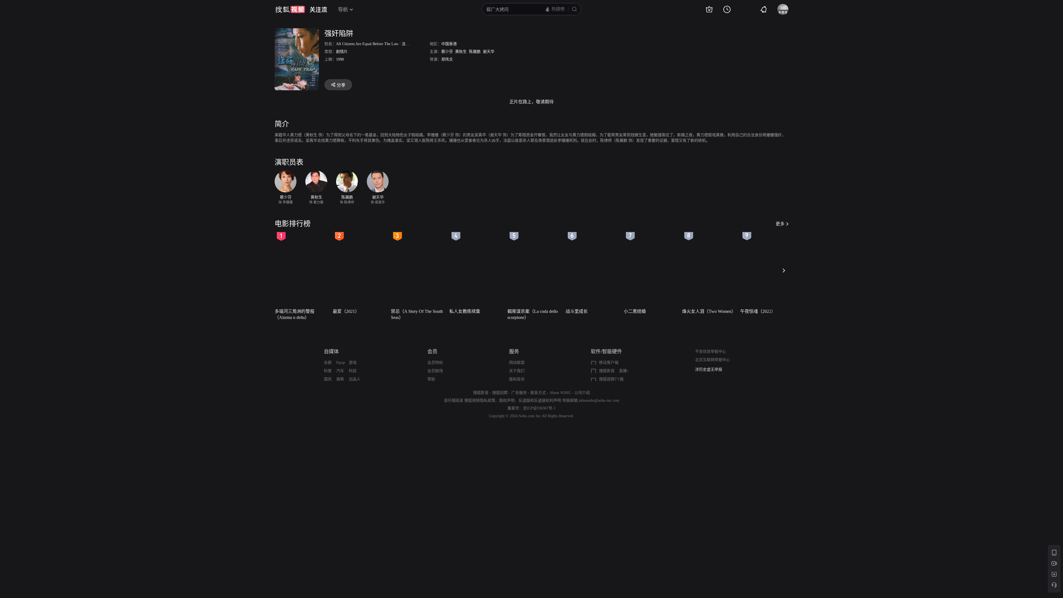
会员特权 (435, 362)
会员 (432, 351)
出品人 (354, 379)
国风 (328, 379)
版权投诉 (517, 379)
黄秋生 (461, 52)
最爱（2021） (346, 311)
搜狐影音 (607, 371)
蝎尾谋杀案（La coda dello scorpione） (532, 314)
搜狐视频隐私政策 (479, 400)
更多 (780, 223)
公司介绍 (582, 393)
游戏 (353, 362)
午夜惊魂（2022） (758, 311)
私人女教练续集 (464, 311)
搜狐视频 (290, 9)
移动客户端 (608, 362)
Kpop (340, 362)
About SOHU (560, 393)
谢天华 (488, 52)
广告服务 (519, 393)
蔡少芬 (447, 52)
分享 (341, 85)
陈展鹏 (475, 52)
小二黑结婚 (635, 311)
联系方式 (538, 393)
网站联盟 (517, 362)
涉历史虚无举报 (708, 369)
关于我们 (517, 371)
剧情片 (342, 52)
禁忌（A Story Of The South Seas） (417, 314)
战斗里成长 (577, 311)
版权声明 (507, 400)
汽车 (340, 371)
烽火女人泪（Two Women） (709, 311)
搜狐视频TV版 (611, 379)
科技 (353, 371)
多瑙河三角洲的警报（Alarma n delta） (294, 314)
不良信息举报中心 (710, 351)
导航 (343, 9)
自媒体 (331, 351)
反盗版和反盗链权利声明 (539, 400)
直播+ (624, 371)
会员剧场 (435, 371)
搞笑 (340, 379)
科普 (328, 371)
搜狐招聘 (500, 393)
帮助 (431, 379)
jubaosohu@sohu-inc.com (599, 400)
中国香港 (449, 44)
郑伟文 (447, 59)
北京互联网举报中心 (712, 360)
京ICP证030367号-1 (539, 408)
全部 (328, 362)
